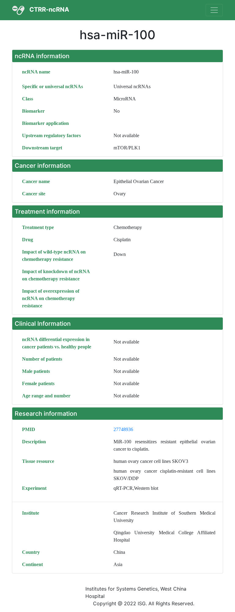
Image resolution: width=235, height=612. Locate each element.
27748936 (123, 429)
